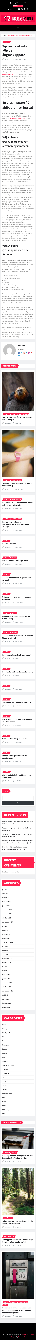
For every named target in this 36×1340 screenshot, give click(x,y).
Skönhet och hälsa (8, 1065)
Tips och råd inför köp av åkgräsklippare (20, 35)
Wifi (3, 1114)
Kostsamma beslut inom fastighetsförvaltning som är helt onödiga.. (16, 524)
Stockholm (5, 1073)
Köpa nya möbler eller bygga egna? (16, 655)
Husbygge (5, 1045)
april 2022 (5, 999)
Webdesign (5, 1110)
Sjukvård (5, 1061)
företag (4, 1029)
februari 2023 (6, 975)
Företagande (6, 1033)
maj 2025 (5, 930)
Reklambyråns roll (9, 544)
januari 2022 (6, 1007)
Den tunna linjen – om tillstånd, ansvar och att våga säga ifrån (17, 503)
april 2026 (5, 894)
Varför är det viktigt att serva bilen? (16, 739)
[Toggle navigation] (18, 28)
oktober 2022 (6, 987)
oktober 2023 (6, 962)
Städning (5, 1069)
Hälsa (4, 1037)
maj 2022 (5, 995)
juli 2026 (5, 890)
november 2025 (7, 914)
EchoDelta (8, 59)
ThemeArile (21, 1337)
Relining (4, 1053)
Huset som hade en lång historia (15, 560)
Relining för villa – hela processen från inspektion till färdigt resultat (17, 1156)
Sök (6, 791)
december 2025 (7, 910)
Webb (4, 1106)
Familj (4, 1025)
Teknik (4, 1085)
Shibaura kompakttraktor (18, 118)
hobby (4, 1041)
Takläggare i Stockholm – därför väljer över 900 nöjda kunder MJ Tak (17, 1240)
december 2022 (7, 983)
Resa (3, 1057)
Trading (4, 1090)
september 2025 (7, 922)
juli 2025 (5, 926)
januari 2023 (6, 979)
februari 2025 (6, 934)
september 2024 (7, 942)
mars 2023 (5, 971)
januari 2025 (6, 938)
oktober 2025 (6, 918)
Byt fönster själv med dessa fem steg (17, 672)
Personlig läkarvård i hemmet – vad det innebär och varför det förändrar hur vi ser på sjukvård (17, 1310)
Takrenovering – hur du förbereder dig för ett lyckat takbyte (17, 1222)
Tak (3, 1077)
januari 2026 (6, 906)
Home (4, 35)
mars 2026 (5, 898)
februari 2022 (6, 1003)
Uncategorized (7, 1094)
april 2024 (5, 954)
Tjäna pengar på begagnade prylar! (16, 702)
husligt (4, 1049)
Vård (3, 1098)
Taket (4, 1081)
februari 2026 (6, 902)
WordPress (25, 1334)
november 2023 (7, 958)
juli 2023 (5, 967)
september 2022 (7, 991)
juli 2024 (5, 946)
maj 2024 (5, 950)
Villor (4, 1102)
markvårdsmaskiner (8, 74)
